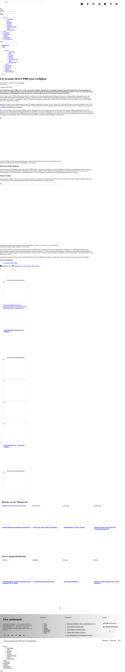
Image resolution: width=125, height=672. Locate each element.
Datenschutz (113, 640)
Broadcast (9, 22)
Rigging (9, 23)
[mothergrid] (5, 45)
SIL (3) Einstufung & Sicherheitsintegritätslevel (79, 635)
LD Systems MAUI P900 (10, 263)
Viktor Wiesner (35, 266)
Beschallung (10, 19)
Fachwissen (6, 34)
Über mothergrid (7, 39)
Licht (8, 20)
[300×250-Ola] (15, 301)
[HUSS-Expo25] (15, 400)
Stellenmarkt (6, 37)
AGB (119, 640)
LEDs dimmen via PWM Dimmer (76, 629)
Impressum (105, 640)
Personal (9, 25)
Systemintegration (11, 26)
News (5, 17)
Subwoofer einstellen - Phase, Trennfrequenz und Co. (81, 624)
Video (8, 28)
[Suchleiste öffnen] (1, 9)
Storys (5, 31)
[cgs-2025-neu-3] (15, 422)
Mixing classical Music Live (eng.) (76, 632)
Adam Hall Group (18, 266)
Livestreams (6, 32)
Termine (5, 36)
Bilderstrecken (11, 29)
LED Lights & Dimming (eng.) (75, 626)
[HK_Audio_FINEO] (15, 379)
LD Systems (27, 266)
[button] (0, 643)
